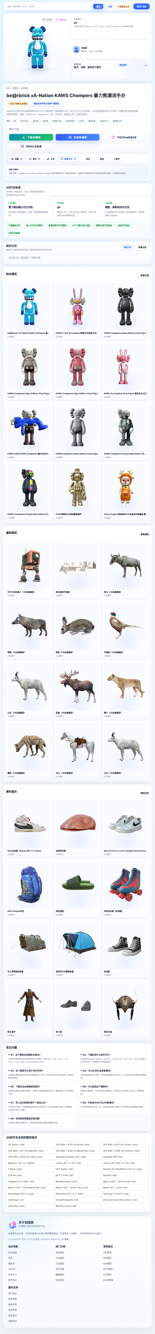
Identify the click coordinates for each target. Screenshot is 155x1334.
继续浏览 (144, 793)
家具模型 (60, 1252)
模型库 (15, 88)
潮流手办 (92, 121)
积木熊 (45, 121)
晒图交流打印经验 (104, 225)
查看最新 (144, 534)
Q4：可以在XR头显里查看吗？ (97, 1070)
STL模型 (107, 1274)
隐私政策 (12, 1299)
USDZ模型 (108, 1280)
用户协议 (12, 1293)
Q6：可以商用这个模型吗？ (96, 1086)
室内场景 (60, 1269)
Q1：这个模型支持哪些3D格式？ (26, 1054)
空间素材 (60, 1280)
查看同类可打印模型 (57, 225)
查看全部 (142, 247)
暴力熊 (35, 121)
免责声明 (12, 1310)
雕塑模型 (60, 1274)
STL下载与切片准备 (81, 225)
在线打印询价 (124, 225)
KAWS (81, 121)
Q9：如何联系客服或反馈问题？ (26, 1118)
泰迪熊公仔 (117, 121)
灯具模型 (60, 1263)
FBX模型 (107, 1258)
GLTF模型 (108, 1269)
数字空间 (12, 1280)
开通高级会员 (124, 6)
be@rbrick (104, 121)
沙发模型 (60, 1258)
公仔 (14, 121)
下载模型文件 (14, 225)
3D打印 (11, 1269)
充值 (110, 6)
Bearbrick (25, 121)
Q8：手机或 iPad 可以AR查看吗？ (99, 1102)
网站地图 (12, 1252)
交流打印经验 (14, 233)
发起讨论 (127, 247)
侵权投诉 (12, 1321)
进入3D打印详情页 (99, 191)
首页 (8, 88)
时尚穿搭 (24, 88)
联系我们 (12, 1315)
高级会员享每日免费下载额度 (46, 103)
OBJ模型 (107, 1252)
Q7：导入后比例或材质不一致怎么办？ (29, 1102)
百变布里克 (70, 121)
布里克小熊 (56, 121)
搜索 (98, 6)
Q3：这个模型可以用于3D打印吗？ (27, 1070)
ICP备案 (65, 1239)
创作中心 (12, 1274)
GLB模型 (107, 1263)
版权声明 (12, 1304)
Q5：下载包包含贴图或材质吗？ (26, 1086)
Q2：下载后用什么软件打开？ (97, 1054)
